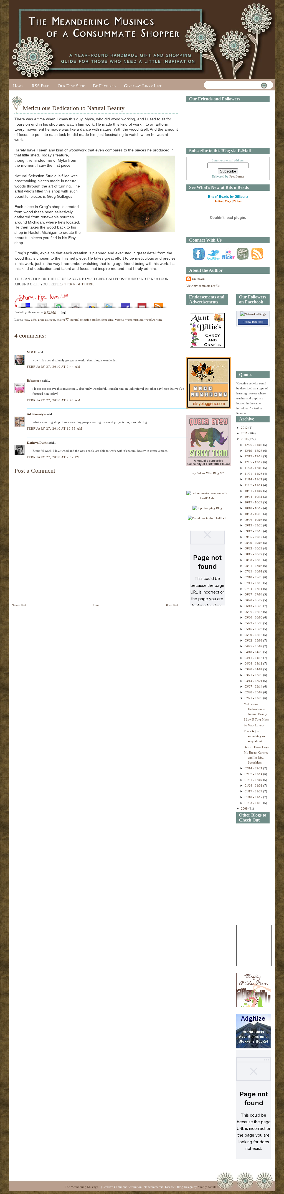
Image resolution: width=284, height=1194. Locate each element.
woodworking (153, 319)
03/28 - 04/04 (254, 669)
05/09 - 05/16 (254, 635)
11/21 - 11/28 (254, 473)
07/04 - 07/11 (254, 588)
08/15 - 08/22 (254, 554)
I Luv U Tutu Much (256, 719)
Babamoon (34, 380)
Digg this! (42, 304)
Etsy (228, 201)
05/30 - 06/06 (254, 617)
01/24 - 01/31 (254, 785)
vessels (119, 319)
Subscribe (158, 304)
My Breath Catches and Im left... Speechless (256, 757)
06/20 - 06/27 (254, 600)
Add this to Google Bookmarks (92, 304)
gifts (33, 319)
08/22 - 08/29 (254, 548)
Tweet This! (108, 304)
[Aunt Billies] (207, 346)
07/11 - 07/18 (254, 583)
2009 (244, 808)
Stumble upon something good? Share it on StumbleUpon (58, 304)
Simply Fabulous (208, 1186)
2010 (244, 439)
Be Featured (104, 85)
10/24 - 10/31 (254, 496)
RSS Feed (40, 85)
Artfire (218, 201)
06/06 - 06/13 (254, 612)
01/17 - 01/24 (254, 791)
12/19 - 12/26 (254, 450)
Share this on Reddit (75, 304)
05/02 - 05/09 (254, 640)
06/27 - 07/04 (254, 594)
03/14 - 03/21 (254, 681)
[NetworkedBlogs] (253, 314)
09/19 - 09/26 (254, 525)
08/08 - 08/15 (254, 560)
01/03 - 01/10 (254, 803)
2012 (244, 427)
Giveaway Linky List (142, 85)
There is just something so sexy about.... (254, 736)
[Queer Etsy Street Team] (208, 465)
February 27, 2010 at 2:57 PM (53, 457)
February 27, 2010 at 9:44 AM (53, 366)
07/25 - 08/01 (254, 571)
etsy (26, 319)
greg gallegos (46, 319)
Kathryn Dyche (37, 442)
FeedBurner (236, 176)
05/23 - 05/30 (254, 623)
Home (18, 85)
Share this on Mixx (142, 304)
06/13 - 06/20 (254, 606)
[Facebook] (199, 259)
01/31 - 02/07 (254, 780)
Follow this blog (253, 321)
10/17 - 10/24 (254, 502)
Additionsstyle (36, 414)
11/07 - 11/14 (254, 485)
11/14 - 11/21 (254, 479)
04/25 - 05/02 (254, 646)
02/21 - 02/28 (254, 698)
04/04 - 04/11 (254, 663)
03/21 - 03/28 (254, 675)
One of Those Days (256, 747)
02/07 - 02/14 (254, 774)
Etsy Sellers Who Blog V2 (207, 473)
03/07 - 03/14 (254, 686)
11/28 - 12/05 (254, 468)
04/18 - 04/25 (254, 652)
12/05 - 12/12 (254, 462)
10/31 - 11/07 (254, 491)
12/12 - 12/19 (254, 456)
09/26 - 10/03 (254, 519)
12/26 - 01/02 (254, 445)
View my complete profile (203, 285)
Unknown (198, 278)
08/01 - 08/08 (254, 565)
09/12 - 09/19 (254, 531)
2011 (244, 433)
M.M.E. (32, 352)
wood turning (134, 319)
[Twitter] (213, 259)
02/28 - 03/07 (254, 692)
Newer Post (19, 605)
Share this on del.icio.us (25, 304)
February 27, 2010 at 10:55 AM (54, 428)
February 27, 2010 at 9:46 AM (53, 400)
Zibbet (237, 201)
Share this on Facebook (125, 304)
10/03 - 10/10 (254, 514)
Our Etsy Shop (71, 85)
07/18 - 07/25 (254, 577)
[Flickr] (228, 259)
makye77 (63, 319)
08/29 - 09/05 (254, 542)
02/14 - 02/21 (254, 768)
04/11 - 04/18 (254, 658)
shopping (107, 319)
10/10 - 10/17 (254, 508)
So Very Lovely (254, 725)
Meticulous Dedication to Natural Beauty (74, 108)
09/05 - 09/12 (254, 537)
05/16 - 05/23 (254, 629)
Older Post (171, 605)
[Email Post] (63, 312)
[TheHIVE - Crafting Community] (207, 518)
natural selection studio (85, 319)
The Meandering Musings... (82, 1186)
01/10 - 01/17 (254, 797)
